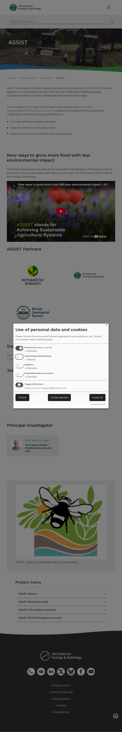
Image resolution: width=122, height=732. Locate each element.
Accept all (97, 397)
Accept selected (59, 397)
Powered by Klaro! (98, 404)
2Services (30, 351)
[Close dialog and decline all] (106, 325)
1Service (29, 359)
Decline (22, 397)
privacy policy (46, 339)
